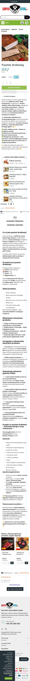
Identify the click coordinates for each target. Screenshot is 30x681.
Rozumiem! (8, 678)
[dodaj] (10, 83)
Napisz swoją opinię (16, 589)
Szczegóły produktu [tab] (15, 221)
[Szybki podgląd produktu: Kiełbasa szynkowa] (6, 162)
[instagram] (6, 629)
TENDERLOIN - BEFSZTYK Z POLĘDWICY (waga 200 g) (22, 553)
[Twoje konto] (22, 22)
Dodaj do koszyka (14, 87)
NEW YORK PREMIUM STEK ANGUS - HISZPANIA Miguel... (7, 553)
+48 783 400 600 (13, 624)
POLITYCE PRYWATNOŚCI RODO (8, 673)
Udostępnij (9, 204)
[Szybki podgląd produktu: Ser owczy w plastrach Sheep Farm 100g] (6, 191)
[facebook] (2, 629)
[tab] (15, 217)
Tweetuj (11, 204)
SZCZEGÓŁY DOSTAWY (15, 225)
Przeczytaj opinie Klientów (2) (10, 211)
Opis (15, 217)
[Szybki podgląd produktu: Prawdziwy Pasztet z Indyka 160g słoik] (6, 176)
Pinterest (13, 204)
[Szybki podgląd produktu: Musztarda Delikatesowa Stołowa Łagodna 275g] (6, 184)
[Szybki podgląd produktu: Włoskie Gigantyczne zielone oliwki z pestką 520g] (6, 169)
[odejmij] (3, 83)
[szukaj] (27, 17)
